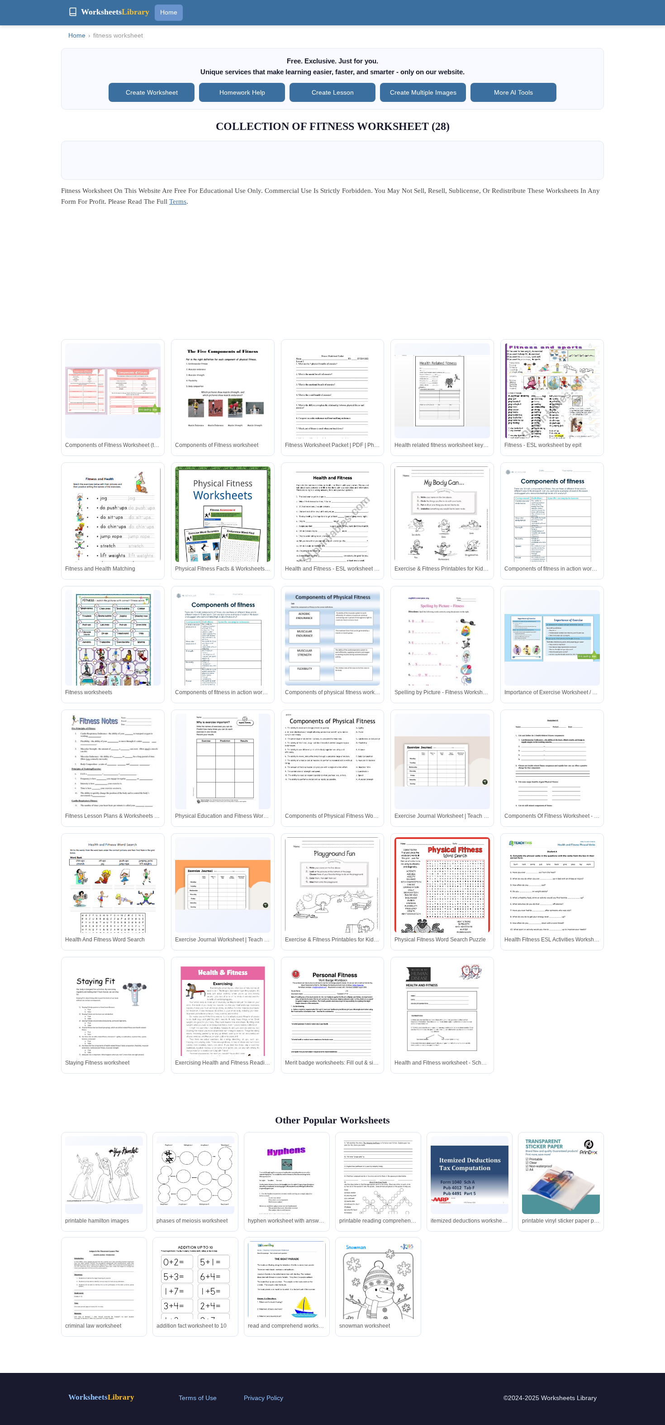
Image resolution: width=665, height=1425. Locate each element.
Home (168, 12)
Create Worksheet (152, 92)
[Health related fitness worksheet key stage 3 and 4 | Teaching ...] (442, 391)
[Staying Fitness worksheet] (113, 1022)
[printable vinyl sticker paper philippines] (561, 1175)
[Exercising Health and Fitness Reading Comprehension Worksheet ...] (223, 1022)
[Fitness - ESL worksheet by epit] (552, 410)
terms (177, 201)
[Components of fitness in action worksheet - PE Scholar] (552, 536)
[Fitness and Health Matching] (113, 528)
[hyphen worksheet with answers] (287, 1186)
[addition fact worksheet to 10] (195, 1291)
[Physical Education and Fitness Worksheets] (222, 761)
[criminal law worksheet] (104, 1291)
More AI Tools (513, 92)
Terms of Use (198, 1397)
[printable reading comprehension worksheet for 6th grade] (378, 1186)
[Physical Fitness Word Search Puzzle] (442, 899)
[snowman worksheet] (378, 1296)
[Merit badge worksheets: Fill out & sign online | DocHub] (332, 1024)
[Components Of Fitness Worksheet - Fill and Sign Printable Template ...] (552, 775)
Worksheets (101, 1397)
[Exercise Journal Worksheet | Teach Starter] (442, 761)
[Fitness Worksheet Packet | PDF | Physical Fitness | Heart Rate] (332, 406)
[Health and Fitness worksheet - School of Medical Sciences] (442, 1028)
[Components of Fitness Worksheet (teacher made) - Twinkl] (113, 390)
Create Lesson (333, 92)
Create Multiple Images (423, 92)
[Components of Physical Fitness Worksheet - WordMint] (332, 775)
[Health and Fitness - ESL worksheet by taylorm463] (332, 533)
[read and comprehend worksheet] (287, 1291)
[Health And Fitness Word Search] (113, 899)
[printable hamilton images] (104, 1175)
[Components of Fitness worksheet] (223, 404)
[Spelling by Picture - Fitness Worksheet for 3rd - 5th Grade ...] (442, 652)
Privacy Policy (263, 1397)
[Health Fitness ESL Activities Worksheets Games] (552, 904)
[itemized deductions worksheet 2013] (469, 1175)
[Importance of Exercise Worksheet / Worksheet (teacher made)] (552, 638)
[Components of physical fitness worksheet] (332, 657)
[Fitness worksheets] (112, 648)
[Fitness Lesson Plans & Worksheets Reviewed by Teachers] (113, 775)
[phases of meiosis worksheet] (195, 1175)
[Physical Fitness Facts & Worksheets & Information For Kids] (223, 530)
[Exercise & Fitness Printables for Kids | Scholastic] (442, 528)
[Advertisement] (332, 275)
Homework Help (242, 92)
